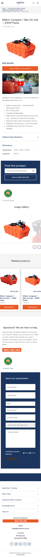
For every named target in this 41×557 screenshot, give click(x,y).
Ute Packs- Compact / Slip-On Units (12, 10)
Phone (25, 453)
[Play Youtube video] (20, 83)
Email (31, 453)
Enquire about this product (20, 68)
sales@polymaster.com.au (20, 528)
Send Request (11, 459)
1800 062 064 (11, 350)
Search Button (33, 3)
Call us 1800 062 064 (20, 177)
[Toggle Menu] (2, 3)
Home (4, 8)
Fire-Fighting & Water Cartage (16, 8)
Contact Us (38, 3)
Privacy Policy (21, 554)
